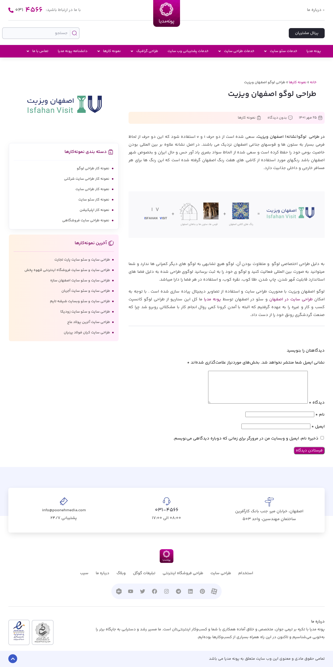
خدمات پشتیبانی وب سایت (188, 51)
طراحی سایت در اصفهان (291, 299)
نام (320, 414)
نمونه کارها (112, 51)
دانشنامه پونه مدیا (72, 51)
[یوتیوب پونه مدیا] (130, 591)
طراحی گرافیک (147, 51)
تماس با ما (40, 51)
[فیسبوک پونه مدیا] (154, 591)
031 (29, 10)
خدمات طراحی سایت (239, 51)
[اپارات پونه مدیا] (214, 591)
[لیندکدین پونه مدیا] (190, 591)
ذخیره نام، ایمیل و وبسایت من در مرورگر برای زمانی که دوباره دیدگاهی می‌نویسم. (245, 438)
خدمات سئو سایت (283, 51)
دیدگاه (317, 402)
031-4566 (166, 510)
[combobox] (40, 33)
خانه (313, 82)
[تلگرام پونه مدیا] (178, 591)
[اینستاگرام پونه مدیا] (166, 591)
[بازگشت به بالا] (12, 658)
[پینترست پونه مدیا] (202, 591)
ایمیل (318, 426)
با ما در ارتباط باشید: (63, 10)
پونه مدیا (313, 51)
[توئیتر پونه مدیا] (142, 591)
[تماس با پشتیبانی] (11, 10)
